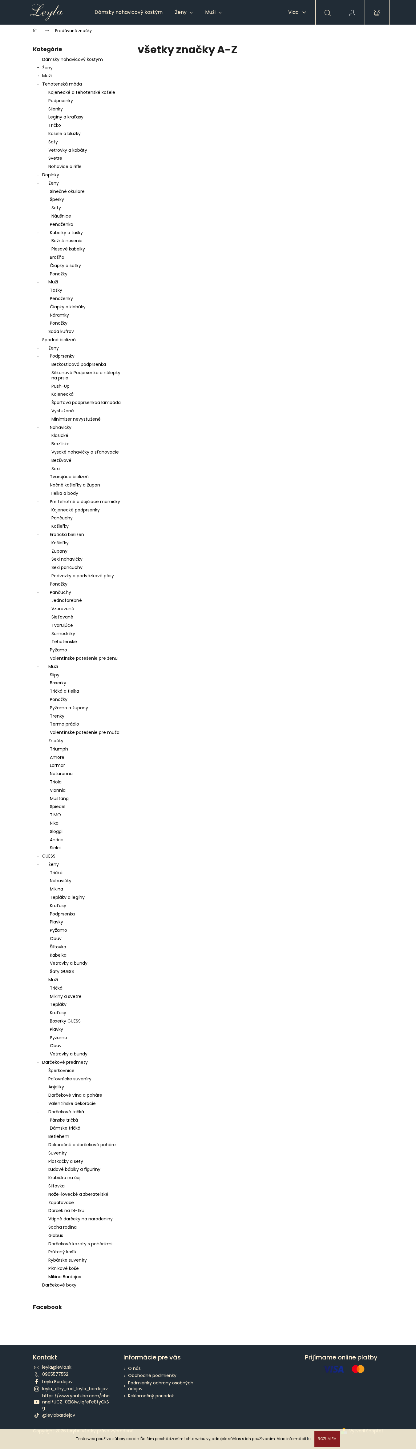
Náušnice (61, 216)
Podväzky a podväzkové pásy (82, 576)
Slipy (54, 675)
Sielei (55, 848)
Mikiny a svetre (66, 996)
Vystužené (62, 411)
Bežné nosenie (67, 241)
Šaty (53, 142)
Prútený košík (62, 1252)
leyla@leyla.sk (56, 1367)
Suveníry (57, 1153)
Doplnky (50, 175)
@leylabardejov (58, 1415)
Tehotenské (64, 641)
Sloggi (56, 831)
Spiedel (57, 806)
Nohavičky (60, 427)
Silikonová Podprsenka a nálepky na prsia (85, 375)
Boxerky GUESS (65, 1021)
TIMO (55, 815)
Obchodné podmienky (152, 1375)
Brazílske (60, 444)
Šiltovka (58, 947)
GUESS (48, 856)
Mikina (56, 889)
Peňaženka (61, 224)
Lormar (57, 765)
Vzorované (62, 609)
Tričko (54, 125)
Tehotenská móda (62, 84)
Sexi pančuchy (67, 567)
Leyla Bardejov (57, 1382)
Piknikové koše (63, 1268)
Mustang (59, 798)
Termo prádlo (64, 724)
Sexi (55, 469)
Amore (57, 757)
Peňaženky (61, 298)
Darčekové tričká (66, 1112)
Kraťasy (58, 906)
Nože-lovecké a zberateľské (78, 1194)
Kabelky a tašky (66, 233)
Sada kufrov (61, 331)
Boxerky (58, 683)
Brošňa (57, 257)
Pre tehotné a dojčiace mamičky (85, 501)
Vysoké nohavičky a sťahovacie (85, 452)
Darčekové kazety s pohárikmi (80, 1244)
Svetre (55, 158)
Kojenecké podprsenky (75, 510)
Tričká (56, 873)
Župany (59, 551)
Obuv (56, 938)
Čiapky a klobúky (68, 307)
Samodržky (63, 633)
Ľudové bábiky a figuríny (74, 1169)
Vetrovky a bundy (68, 963)
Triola (56, 782)
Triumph (59, 749)
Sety (56, 208)
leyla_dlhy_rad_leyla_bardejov (75, 1389)
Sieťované (62, 617)
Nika (54, 823)
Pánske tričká (64, 1120)
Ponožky (58, 274)
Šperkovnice (61, 1070)
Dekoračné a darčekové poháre (82, 1145)
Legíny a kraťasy (65, 117)
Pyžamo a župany (69, 708)
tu (309, 1438)
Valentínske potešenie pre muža (84, 732)
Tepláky (58, 1004)
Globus (55, 1235)
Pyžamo (58, 650)
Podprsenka (62, 914)
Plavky (56, 922)
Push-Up (60, 386)
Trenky (57, 716)
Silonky (55, 109)
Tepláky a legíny (67, 897)
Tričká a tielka (64, 691)
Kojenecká (62, 394)
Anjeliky (56, 1087)
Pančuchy (62, 518)
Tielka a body (64, 493)
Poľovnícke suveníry (69, 1079)
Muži (47, 76)
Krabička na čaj (64, 1178)
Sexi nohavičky (67, 559)
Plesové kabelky (68, 249)
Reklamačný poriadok (151, 1396)
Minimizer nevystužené (76, 419)
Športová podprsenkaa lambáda (86, 402)
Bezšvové (61, 460)
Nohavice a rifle (65, 166)
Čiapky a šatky (65, 265)
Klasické (59, 435)
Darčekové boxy (59, 1285)
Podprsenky (60, 101)
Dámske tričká (65, 1128)
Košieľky (60, 526)
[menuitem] (128, 12)
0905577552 (55, 1374)
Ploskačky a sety (65, 1161)
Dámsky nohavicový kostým (72, 59)
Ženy (47, 68)
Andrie (56, 840)
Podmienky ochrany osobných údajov (160, 1386)
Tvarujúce (62, 625)
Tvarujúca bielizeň (69, 477)
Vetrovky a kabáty (67, 150)
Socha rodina (62, 1227)
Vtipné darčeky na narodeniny (80, 1219)
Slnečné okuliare (67, 191)
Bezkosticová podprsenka (78, 364)
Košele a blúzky (64, 133)
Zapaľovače (61, 1202)
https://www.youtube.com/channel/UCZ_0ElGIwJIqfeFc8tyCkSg (76, 1402)
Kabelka (58, 955)
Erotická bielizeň (67, 534)
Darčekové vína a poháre (75, 1095)
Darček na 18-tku (66, 1210)
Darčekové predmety (65, 1062)
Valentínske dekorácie (72, 1103)
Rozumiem (327, 1438)
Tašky (56, 290)
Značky (55, 741)
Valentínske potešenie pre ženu (84, 658)
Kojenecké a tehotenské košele (81, 92)
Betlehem (58, 1136)
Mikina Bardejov (64, 1277)
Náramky (59, 315)
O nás (134, 1368)
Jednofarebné (66, 600)
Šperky (57, 199)
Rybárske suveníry (67, 1260)
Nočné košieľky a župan (75, 485)
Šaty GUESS (62, 971)
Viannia (58, 790)
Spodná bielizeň (59, 340)
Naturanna (61, 774)
